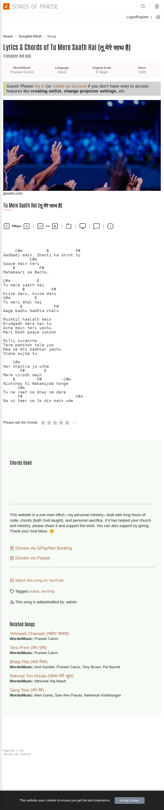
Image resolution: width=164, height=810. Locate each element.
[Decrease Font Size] (40, 226)
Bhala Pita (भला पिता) (29, 661)
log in (40, 86)
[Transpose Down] (6, 226)
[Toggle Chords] (68, 226)
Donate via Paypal (32, 558)
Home (8, 36)
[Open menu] (157, 6)
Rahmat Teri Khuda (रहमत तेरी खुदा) (42, 676)
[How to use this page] (110, 226)
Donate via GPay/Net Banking (43, 548)
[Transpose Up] (26, 226)
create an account (70, 86)
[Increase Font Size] (54, 226)
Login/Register (138, 17)
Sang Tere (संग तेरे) (27, 690)
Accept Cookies (129, 800)
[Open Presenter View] (82, 226)
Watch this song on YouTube (39, 580)
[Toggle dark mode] (158, 17)
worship (48, 591)
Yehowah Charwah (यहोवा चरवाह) (39, 633)
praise (34, 591)
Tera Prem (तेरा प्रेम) (28, 647)
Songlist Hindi (30, 36)
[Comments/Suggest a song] (96, 226)
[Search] (142, 6)
